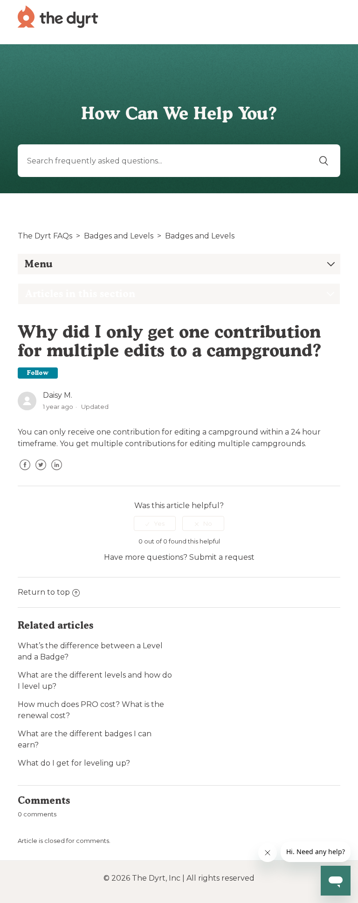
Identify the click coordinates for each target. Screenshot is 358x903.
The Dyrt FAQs (45, 235)
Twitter (41, 472)
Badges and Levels (118, 235)
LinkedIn (56, 472)
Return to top (44, 592)
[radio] (155, 523)
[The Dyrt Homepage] (58, 16)
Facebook (25, 472)
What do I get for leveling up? (74, 763)
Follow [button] (37, 372)
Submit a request (222, 557)
